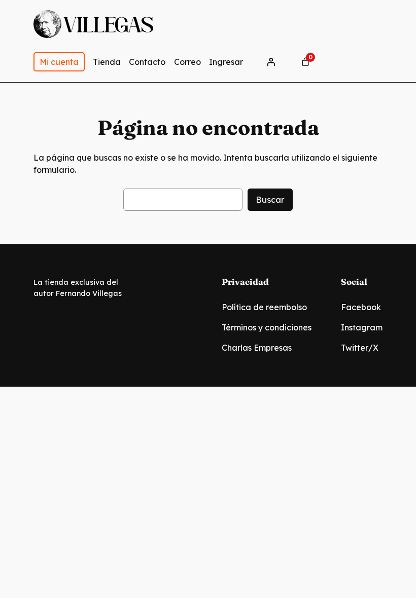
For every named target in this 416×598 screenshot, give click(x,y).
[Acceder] (271, 62)
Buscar (270, 199)
